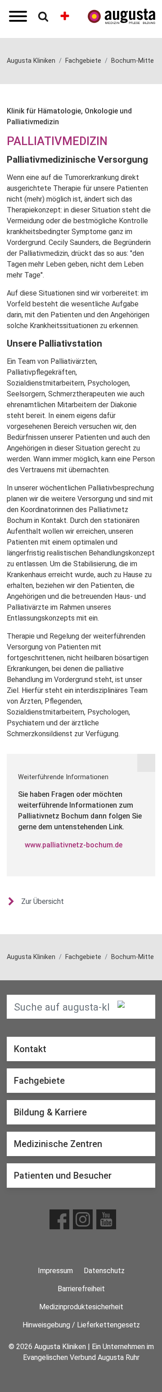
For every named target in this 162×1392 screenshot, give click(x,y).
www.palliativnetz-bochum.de (73, 845)
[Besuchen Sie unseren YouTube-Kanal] (106, 1219)
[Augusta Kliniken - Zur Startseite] (121, 16)
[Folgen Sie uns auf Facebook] (59, 1219)
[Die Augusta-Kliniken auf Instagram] (83, 1219)
